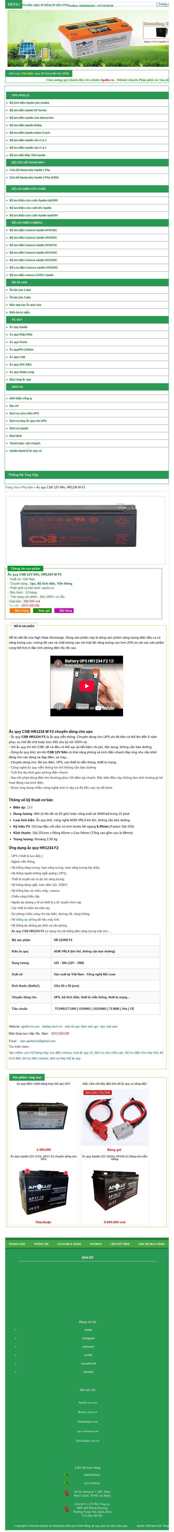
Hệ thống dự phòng (24, 919)
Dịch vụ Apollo (19, 428)
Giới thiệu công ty (21, 398)
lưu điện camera (60, 1052)
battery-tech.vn (52, 1026)
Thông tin (41, 1244)
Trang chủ (11, 487)
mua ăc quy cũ (83, 1052)
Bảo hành (16, 435)
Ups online (16, 1052)
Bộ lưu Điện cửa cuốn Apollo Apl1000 (34, 200)
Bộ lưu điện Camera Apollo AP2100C (33, 252)
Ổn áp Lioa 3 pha (20, 297)
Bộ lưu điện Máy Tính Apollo (27, 155)
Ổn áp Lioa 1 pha (20, 290)
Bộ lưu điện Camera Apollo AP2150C (33, 260)
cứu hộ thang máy (36, 1052)
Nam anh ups (89, 1026)
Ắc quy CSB (17, 357)
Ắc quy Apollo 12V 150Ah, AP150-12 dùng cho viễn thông (114, 1158)
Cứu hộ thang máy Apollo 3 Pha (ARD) (34, 177)
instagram (88, 1338)
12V (30, 807)
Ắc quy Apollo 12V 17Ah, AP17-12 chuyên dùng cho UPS (43, 1158)
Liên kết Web (120, 1244)
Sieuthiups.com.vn (87, 1440)
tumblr (88, 1355)
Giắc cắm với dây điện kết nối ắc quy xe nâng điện (114, 1083)
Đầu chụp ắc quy (20, 379)
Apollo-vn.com (87, 1402)
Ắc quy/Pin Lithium (22, 349)
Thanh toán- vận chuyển (25, 443)
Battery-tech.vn (87, 1412)
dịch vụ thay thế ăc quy (65, 1058)
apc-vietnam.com (87, 1431)
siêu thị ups (72, 1026)
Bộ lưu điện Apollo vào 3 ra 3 (28, 140)
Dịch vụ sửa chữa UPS (24, 413)
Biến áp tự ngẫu (20, 312)
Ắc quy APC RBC (21, 364)
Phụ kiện (27, 487)
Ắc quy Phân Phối (21, 334)
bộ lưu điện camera (35, 1058)
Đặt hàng (66, 610)
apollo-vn (48, 588)
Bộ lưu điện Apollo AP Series (28, 110)
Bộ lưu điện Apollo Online (26, 125)
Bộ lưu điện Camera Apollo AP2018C (33, 230)
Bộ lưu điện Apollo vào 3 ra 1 (28, 147)
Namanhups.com (87, 1421)
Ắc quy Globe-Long (22, 372)
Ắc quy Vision (18, 342)
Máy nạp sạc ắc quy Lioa (25, 304)
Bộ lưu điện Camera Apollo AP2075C (33, 245)
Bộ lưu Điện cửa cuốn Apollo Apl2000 (34, 215)
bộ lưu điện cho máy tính (141, 1052)
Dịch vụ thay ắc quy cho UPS (28, 421)
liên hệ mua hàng (151, 1244)
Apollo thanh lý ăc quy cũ (26, 450)
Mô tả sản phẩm (24, 626)
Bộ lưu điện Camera (33, 237)
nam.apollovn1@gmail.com (38, 1041)
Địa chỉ (14, 406)
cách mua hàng (69, 1244)
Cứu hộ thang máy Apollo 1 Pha (30, 170)
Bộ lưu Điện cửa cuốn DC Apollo (30, 208)
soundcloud (88, 1363)
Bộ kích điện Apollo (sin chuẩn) (29, 102)
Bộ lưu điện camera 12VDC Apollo (31, 275)
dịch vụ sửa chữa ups (108, 1052)
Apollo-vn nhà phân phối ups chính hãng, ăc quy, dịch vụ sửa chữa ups (83, 1525)
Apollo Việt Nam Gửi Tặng (153, 1525)
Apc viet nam (109, 1026)
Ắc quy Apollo (18, 327)
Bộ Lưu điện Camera (34, 267)
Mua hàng (22, 610)
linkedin (88, 1372)
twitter (88, 1330)
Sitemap (96, 1244)
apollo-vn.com (30, 1026)
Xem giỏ (44, 610)
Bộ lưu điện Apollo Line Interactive (32, 117)
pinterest (88, 1346)
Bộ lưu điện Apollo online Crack (30, 132)
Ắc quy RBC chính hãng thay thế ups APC (43, 1083)
